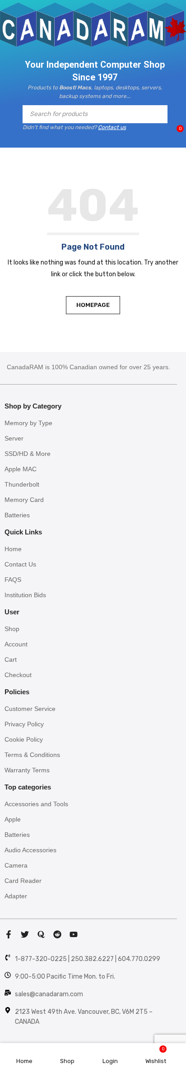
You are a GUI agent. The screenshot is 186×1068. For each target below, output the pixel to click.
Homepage (93, 305)
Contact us (112, 127)
